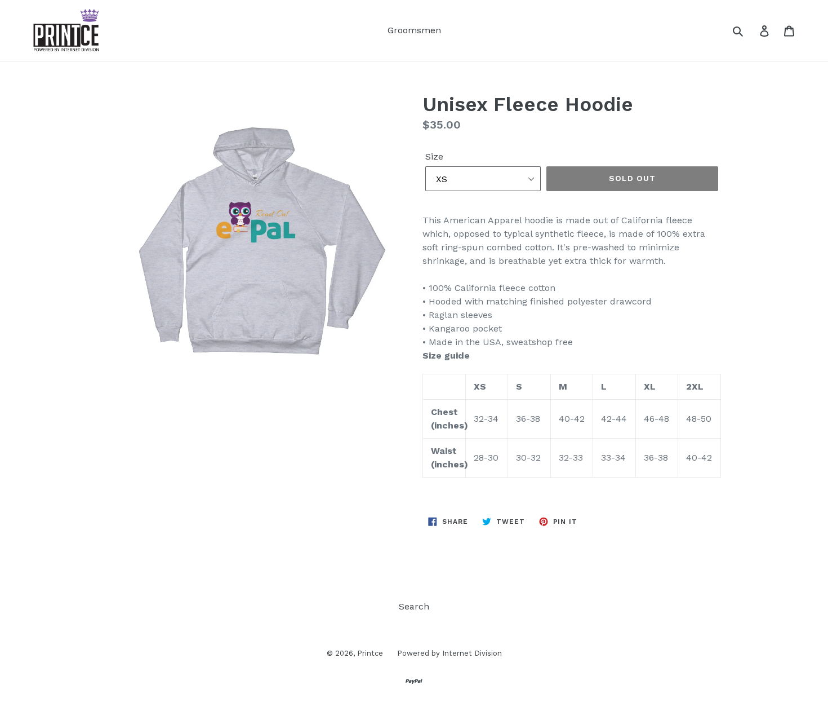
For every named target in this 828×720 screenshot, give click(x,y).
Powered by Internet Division (449, 653)
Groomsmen (414, 30)
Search (414, 606)
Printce (370, 653)
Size (434, 156)
